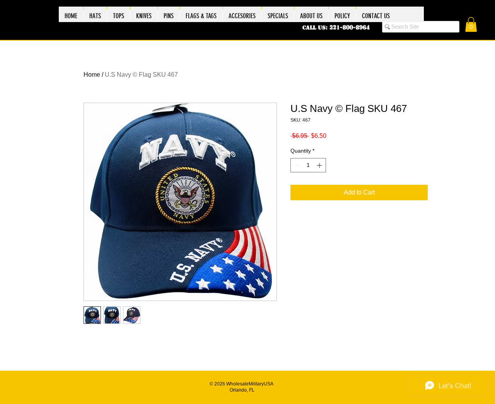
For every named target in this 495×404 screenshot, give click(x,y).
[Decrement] (296, 165)
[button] (471, 24)
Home (92, 74)
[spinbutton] (308, 165)
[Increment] (320, 165)
